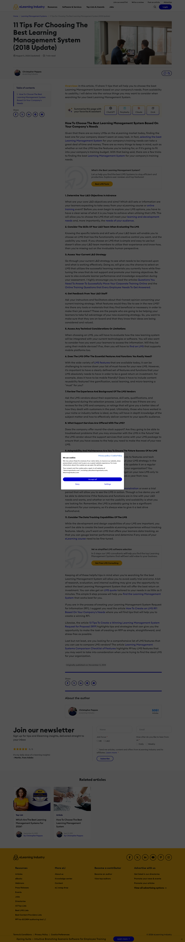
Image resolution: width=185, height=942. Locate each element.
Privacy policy (104, 456)
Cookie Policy (116, 456)
